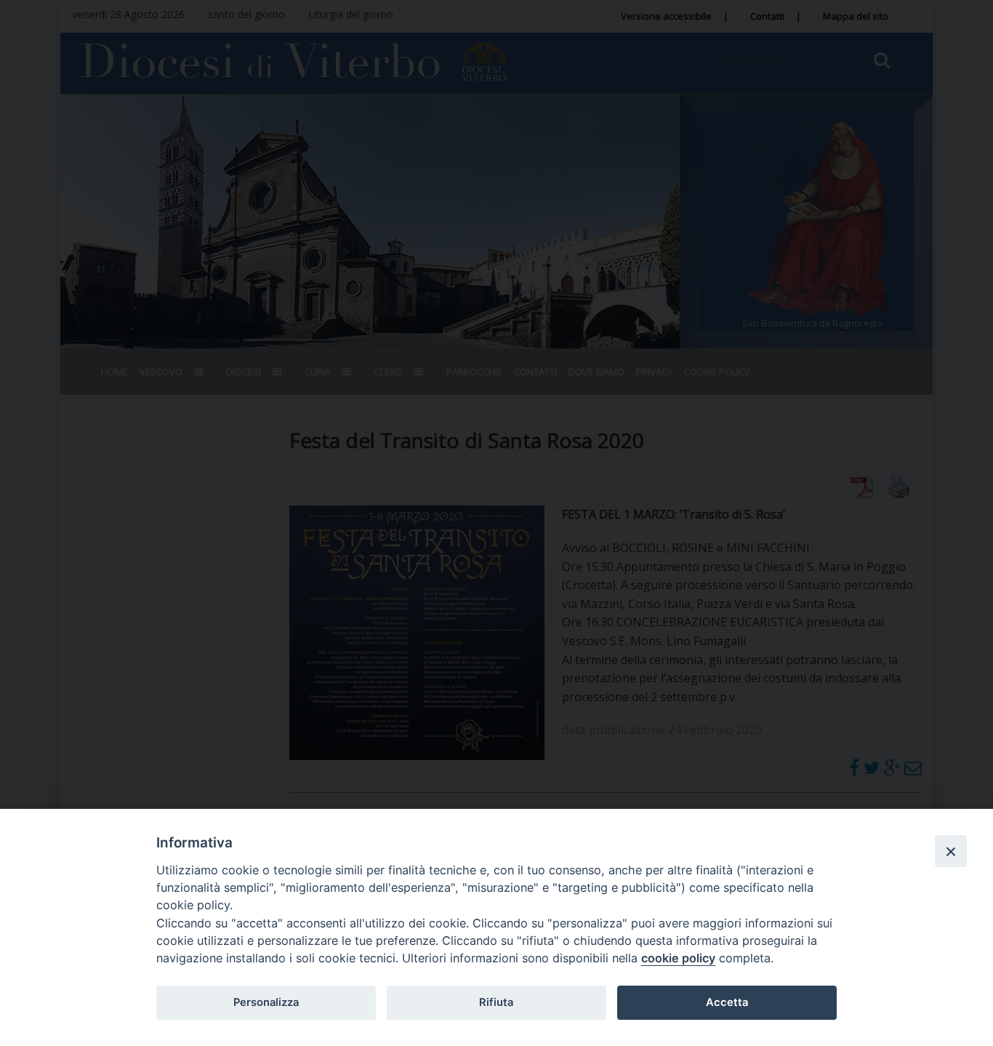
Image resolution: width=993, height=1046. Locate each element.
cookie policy (678, 958)
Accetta (727, 1002)
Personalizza (266, 1002)
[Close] (951, 851)
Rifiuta (496, 1002)
